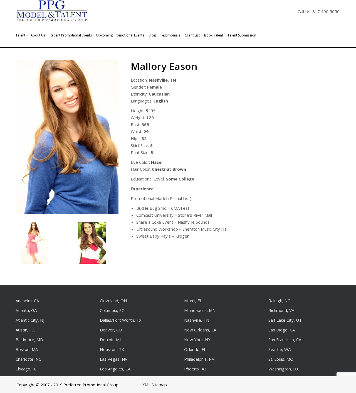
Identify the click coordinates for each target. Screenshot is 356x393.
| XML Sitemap (153, 384)
